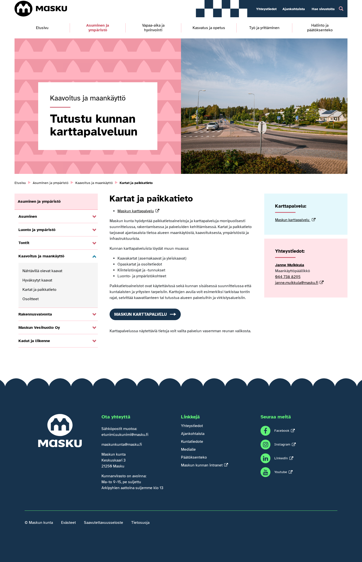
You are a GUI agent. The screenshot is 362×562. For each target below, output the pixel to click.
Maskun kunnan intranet (202, 465)
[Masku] (41, 8)
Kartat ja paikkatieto (39, 289)
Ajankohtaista (293, 9)
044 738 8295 (287, 276)
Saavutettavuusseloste (103, 522)
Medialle (188, 449)
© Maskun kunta (39, 522)
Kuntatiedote (192, 441)
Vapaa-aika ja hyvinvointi (153, 28)
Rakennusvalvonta (35, 314)
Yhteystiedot (266, 9)
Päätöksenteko (194, 457)
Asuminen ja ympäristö (97, 28)
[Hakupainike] (341, 8)
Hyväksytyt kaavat (37, 280)
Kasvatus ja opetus (209, 28)
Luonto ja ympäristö (36, 229)
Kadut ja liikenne (34, 340)
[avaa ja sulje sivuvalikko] (94, 217)
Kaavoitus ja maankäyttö (41, 256)
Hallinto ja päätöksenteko (320, 28)
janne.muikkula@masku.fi (296, 282)
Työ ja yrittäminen (264, 28)
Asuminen (27, 216)
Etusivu (42, 28)
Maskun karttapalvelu (135, 211)
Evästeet (68, 522)
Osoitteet (30, 299)
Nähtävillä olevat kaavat (42, 270)
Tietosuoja (140, 522)
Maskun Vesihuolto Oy (39, 327)
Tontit (23, 242)
